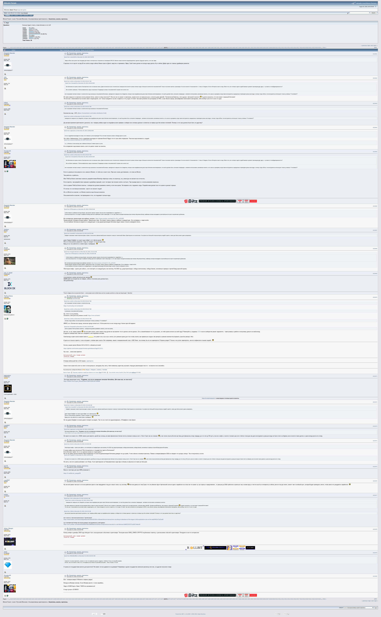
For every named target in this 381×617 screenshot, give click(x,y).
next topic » (374, 45)
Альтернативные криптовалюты (37, 19)
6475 (169, 47)
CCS (199, 331)
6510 (276, 47)
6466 (140, 47)
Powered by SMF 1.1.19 (181, 614)
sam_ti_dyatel (8, 273)
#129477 (375, 495)
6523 (316, 47)
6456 (110, 47)
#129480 (375, 576)
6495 (230, 47)
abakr (5, 552)
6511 (279, 47)
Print (375, 47)
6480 (184, 47)
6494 (227, 47)
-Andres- (6, 229)
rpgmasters (7, 375)
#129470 (375, 297)
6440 (60, 47)
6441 (64, 47)
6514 (289, 47)
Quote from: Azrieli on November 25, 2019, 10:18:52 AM (77, 444)
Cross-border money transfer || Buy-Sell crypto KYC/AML (125, 372)
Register (26, 15)
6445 (76, 47)
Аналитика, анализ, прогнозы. (58, 19)
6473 (162, 47)
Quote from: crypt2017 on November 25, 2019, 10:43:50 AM (78, 455)
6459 (119, 47)
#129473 (375, 426)
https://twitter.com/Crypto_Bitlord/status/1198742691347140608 (82, 381)
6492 (221, 47)
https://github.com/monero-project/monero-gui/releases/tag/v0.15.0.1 (83, 348)
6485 (199, 47)
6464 (134, 47)
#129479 (375, 552)
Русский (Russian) (21, 19)
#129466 (375, 206)
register (24, 9)
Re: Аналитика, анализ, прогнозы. (78, 53)
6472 (159, 47)
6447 (82, 47)
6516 (295, 47)
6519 (304, 47)
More (31, 15)
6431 (33, 47)
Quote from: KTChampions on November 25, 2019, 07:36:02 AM (79, 209)
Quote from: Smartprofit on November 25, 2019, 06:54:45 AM (79, 83)
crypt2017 (7, 425)
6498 (239, 47)
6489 (212, 47)
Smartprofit (7, 151)
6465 (137, 47)
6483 (193, 47)
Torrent (25, 13)
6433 (39, 47)
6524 (319, 47)
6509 (273, 47)
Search (16, 15)
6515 (292, 47)
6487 (206, 47)
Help (12, 15)
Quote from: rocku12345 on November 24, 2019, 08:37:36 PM (79, 57)
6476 (172, 47)
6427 (20, 47)
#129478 (375, 529)
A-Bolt (6, 102)
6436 (48, 47)
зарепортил (89, 361)
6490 (215, 47)
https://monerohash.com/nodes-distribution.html (92, 113)
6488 (209, 47)
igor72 (6, 466)
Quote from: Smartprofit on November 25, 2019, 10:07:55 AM (78, 326)
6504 (258, 47)
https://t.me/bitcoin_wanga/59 (72, 473)
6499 (242, 47)
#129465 (375, 151)
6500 (246, 47)
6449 (88, 47)
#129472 (375, 402)
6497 (236, 47)
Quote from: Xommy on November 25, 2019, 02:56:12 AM (78, 139)
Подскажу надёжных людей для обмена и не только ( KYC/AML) (89, 372)
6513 (285, 47)
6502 (252, 47)
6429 (27, 47)
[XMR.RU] (7, 318)
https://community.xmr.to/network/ (73, 306)
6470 (153, 47)
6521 (310, 47)
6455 (107, 47)
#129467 (375, 230)
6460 (122, 47)
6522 (313, 47)
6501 (249, 47)
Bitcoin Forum (7, 19)
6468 (147, 47)
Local (13, 19)
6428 (24, 47)
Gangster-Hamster (9, 53)
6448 (85, 47)
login (19, 9)
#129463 (375, 103)
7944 (324, 47)
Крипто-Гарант (67, 372)
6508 (270, 47)
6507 (267, 47)
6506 (264, 47)
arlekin (6, 494)
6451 (94, 47)
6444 (73, 47)
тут (121, 212)
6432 (36, 47)
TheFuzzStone (8, 296)
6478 (178, 47)
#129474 (375, 440)
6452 (97, 47)
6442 (67, 47)
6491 (218, 47)
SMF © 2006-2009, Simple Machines (197, 614)
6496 (233, 47)
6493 (224, 47)
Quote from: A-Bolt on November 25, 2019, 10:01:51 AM (77, 511)
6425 (14, 47)
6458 (116, 47)
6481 (187, 47)
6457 (113, 47)
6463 (131, 47)
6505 (261, 47)
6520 (307, 47)
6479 (181, 47)
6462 (128, 47)
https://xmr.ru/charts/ (94, 315)
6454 (103, 47)
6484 (196, 47)
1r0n (5, 77)
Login (21, 15)
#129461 (375, 54)
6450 (91, 47)
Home (7, 15)
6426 (17, 47)
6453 (100, 47)
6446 (79, 47)
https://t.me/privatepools (208, 398)
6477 (175, 47)
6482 (190, 47)
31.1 (22, 13)
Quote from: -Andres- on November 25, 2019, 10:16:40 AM (78, 405)
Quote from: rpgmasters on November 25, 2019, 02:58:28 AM (78, 130)
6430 (30, 47)
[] (99, 369)
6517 (298, 47)
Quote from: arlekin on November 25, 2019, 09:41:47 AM (77, 81)
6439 (57, 47)
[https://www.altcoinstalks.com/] (7, 171)
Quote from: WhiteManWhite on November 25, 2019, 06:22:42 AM (79, 555)
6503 (255, 47)
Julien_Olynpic (8, 528)
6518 (301, 47)
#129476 (375, 481)
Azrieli (6, 248)
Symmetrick (75, 298)
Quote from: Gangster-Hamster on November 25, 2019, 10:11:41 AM (80, 251)
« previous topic (365, 45)
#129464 (375, 127)
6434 (42, 47)
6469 (150, 47)
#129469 (375, 273)
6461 (125, 47)
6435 (45, 47)
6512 (282, 47)
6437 (51, 47)
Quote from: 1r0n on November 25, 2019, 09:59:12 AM (77, 498)
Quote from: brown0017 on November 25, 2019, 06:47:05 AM (78, 233)
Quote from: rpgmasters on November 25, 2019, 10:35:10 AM (78, 429)
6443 (70, 47)
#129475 (375, 466)
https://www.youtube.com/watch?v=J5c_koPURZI (109, 218)
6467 (143, 47)
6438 (54, 47)
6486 (203, 47)
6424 (11, 47)
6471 (156, 47)
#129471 (375, 376)
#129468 (375, 248)
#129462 (375, 78)
